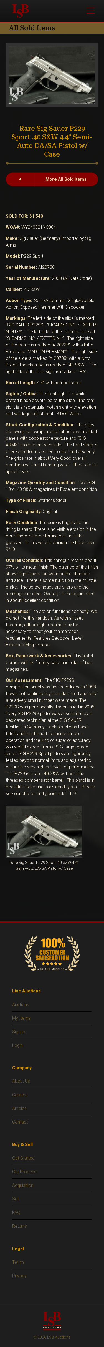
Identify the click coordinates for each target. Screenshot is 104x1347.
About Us (21, 1081)
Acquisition (22, 1185)
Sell (15, 1199)
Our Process (24, 1171)
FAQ (16, 1212)
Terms (18, 1262)
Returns (19, 1226)
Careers (19, 1094)
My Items (21, 1018)
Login (17, 1045)
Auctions (20, 1004)
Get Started (23, 1158)
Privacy (19, 1275)
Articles (19, 1108)
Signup (18, 1031)
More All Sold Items (66, 179)
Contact (20, 1122)
